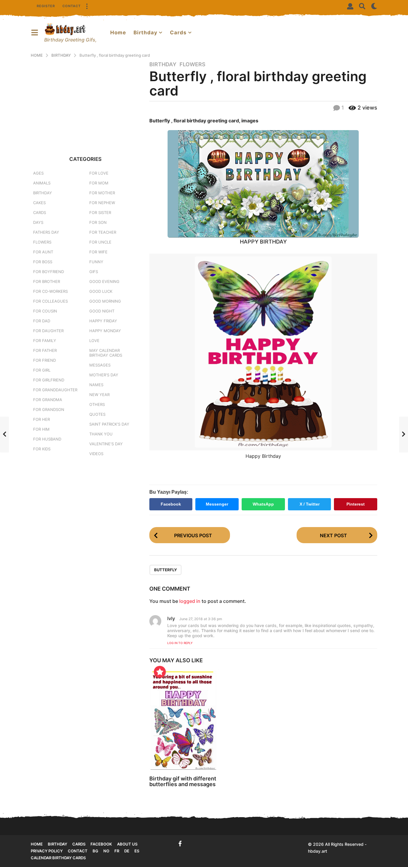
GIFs (93, 271)
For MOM (98, 183)
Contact (71, 6)
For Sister (100, 212)
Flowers (192, 64)
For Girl (41, 370)
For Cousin (45, 311)
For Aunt (43, 252)
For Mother (102, 192)
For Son (98, 222)
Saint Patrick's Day (109, 424)
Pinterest (355, 504)
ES (136, 850)
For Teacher (102, 232)
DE (126, 850)
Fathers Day (46, 232)
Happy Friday (103, 320)
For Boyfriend (48, 271)
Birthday (145, 33)
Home (118, 33)
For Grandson (48, 409)
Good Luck (100, 291)
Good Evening (104, 281)
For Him (41, 429)
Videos (96, 453)
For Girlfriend (48, 380)
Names (96, 384)
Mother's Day (103, 374)
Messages (100, 365)
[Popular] (160, 672)
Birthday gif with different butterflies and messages (182, 781)
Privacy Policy (47, 850)
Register (46, 6)
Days (38, 222)
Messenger (217, 504)
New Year (99, 394)
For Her (41, 419)
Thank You (101, 434)
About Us (127, 844)
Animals (41, 183)
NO (106, 850)
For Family (44, 340)
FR (116, 850)
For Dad (41, 320)
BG (95, 850)
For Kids (41, 448)
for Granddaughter (55, 389)
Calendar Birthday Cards (58, 857)
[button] (87, 6)
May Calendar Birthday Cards (105, 353)
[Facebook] (180, 844)
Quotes (97, 414)
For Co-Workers (50, 291)
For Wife (98, 252)
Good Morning (105, 301)
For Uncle (100, 242)
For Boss (42, 261)
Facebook (171, 504)
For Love (98, 173)
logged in (189, 601)
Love (94, 340)
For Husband (47, 439)
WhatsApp (263, 504)
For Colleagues (50, 301)
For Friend (44, 360)
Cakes (39, 202)
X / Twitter (310, 504)
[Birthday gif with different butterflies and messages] (184, 720)
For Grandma (47, 399)
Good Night (101, 311)
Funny (96, 261)
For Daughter (48, 330)
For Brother (46, 281)
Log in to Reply (180, 643)
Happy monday (105, 330)
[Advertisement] (85, 102)
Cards (178, 33)
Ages (38, 173)
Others (97, 404)
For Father (45, 350)
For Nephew (102, 202)
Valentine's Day (106, 443)
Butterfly (165, 569)
